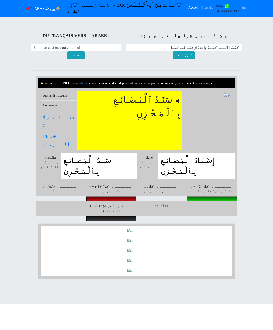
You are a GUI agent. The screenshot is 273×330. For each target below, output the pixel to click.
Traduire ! (76, 55)
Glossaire (207, 7)
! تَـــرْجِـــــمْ (184, 55)
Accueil (193, 7)
